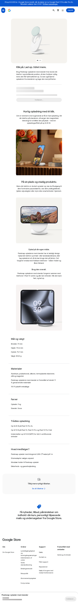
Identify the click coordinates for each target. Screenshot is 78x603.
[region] (39, 484)
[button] (53, 10)
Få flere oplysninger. (50, 4)
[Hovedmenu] (3, 10)
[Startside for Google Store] (9, 10)
